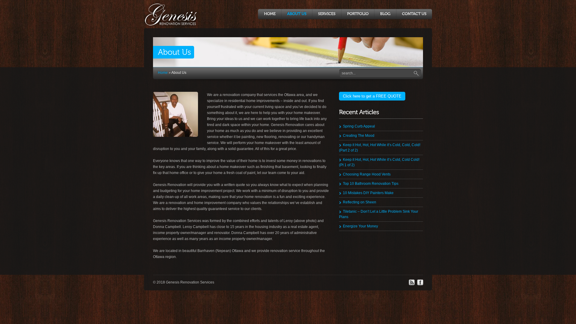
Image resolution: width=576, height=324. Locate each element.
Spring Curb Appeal (359, 126)
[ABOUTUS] (296, 14)
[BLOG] (385, 14)
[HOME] (269, 14)
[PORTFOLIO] (357, 14)
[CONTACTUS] (414, 14)
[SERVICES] (326, 14)
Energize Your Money (360, 226)
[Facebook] (420, 284)
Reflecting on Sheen (359, 202)
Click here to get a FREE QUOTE (372, 96)
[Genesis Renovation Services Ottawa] (173, 25)
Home (163, 72)
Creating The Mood (358, 136)
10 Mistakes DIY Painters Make (368, 193)
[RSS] (411, 284)
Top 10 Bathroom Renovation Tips (370, 184)
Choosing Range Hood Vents (367, 174)
